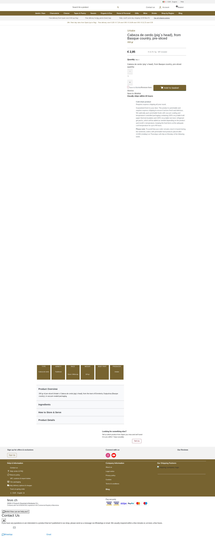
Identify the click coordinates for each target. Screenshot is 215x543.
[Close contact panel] (4, 520)
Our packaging (15, 482)
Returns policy (15, 475)
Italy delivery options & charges (21, 485)
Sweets (93, 13)
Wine (145, 13)
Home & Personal (123, 13)
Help (182, 2)
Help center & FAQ (16, 471)
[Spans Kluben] (40, 7)
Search (98, 7)
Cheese (66, 13)
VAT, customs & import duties (20, 478)
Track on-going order (17, 489)
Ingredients (44, 404)
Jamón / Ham (40, 13)
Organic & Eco (106, 13)
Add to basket (171, 87)
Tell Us (137, 441)
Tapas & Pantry (80, 13)
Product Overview (48, 389)
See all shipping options (162, 18)
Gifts (137, 13)
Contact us (14, 468)
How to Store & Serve (49, 412)
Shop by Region (167, 13)
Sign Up (12, 455)
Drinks (154, 13)
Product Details (46, 420)
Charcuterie (54, 13)
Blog (180, 13)
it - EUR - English (16, 493)
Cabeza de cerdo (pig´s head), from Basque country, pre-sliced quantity (154, 65)
